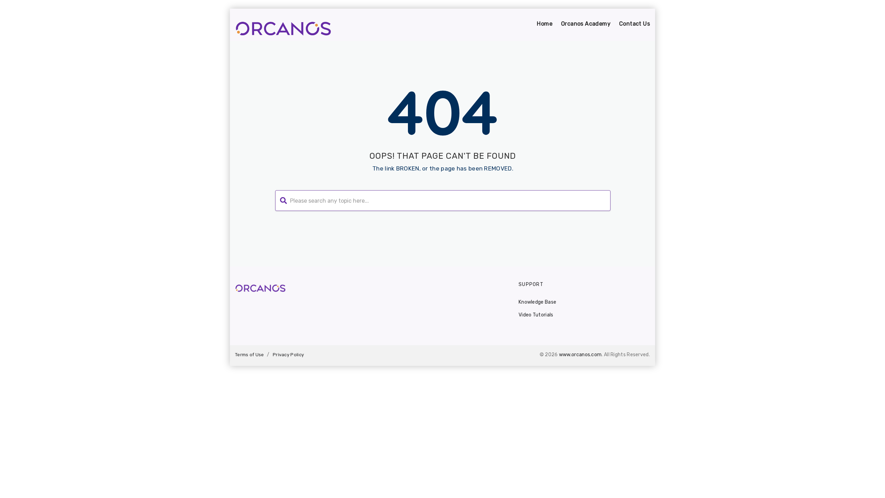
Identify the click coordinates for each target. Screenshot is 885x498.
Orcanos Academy (586, 23)
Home (544, 23)
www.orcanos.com (580, 355)
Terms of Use (249, 354)
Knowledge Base (537, 302)
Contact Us (634, 23)
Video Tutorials (536, 315)
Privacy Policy (288, 354)
